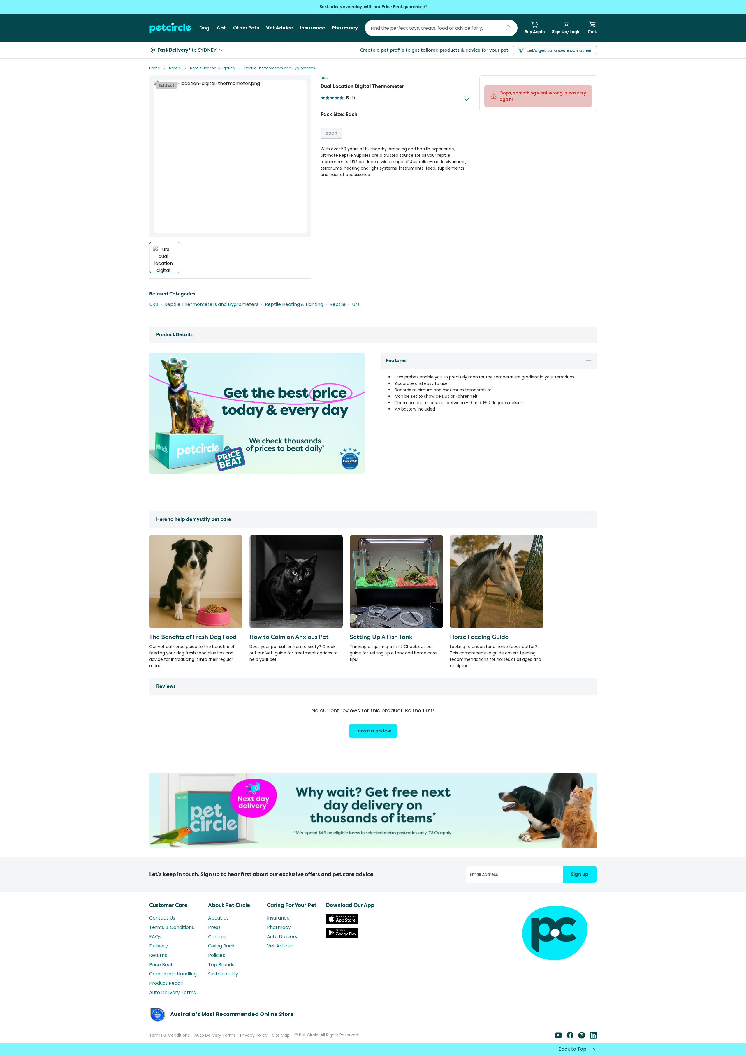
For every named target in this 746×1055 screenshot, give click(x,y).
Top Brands (221, 964)
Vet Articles (280, 946)
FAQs (155, 936)
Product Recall (166, 983)
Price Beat (161, 964)
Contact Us (162, 918)
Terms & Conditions (171, 927)
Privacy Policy (254, 1035)
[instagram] (581, 1037)
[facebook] (569, 1037)
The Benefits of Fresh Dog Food (193, 637)
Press (214, 927)
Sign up (579, 874)
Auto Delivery (282, 936)
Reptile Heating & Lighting (212, 68)
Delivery (158, 946)
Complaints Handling (173, 974)
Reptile (175, 68)
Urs (356, 304)
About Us (218, 918)
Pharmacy (279, 927)
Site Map (281, 1035)
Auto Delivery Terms (172, 992)
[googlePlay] (342, 936)
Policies (216, 955)
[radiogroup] (395, 133)
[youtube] (558, 1037)
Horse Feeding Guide (479, 637)
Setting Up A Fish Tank (381, 637)
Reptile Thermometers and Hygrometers (279, 68)
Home (154, 68)
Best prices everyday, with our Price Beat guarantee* (373, 7)
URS (324, 77)
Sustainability (223, 974)
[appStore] (342, 922)
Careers (217, 936)
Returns (158, 955)
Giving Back (221, 946)
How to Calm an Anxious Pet (289, 637)
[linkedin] (593, 1037)
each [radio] (331, 133)
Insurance (278, 918)
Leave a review (373, 731)
